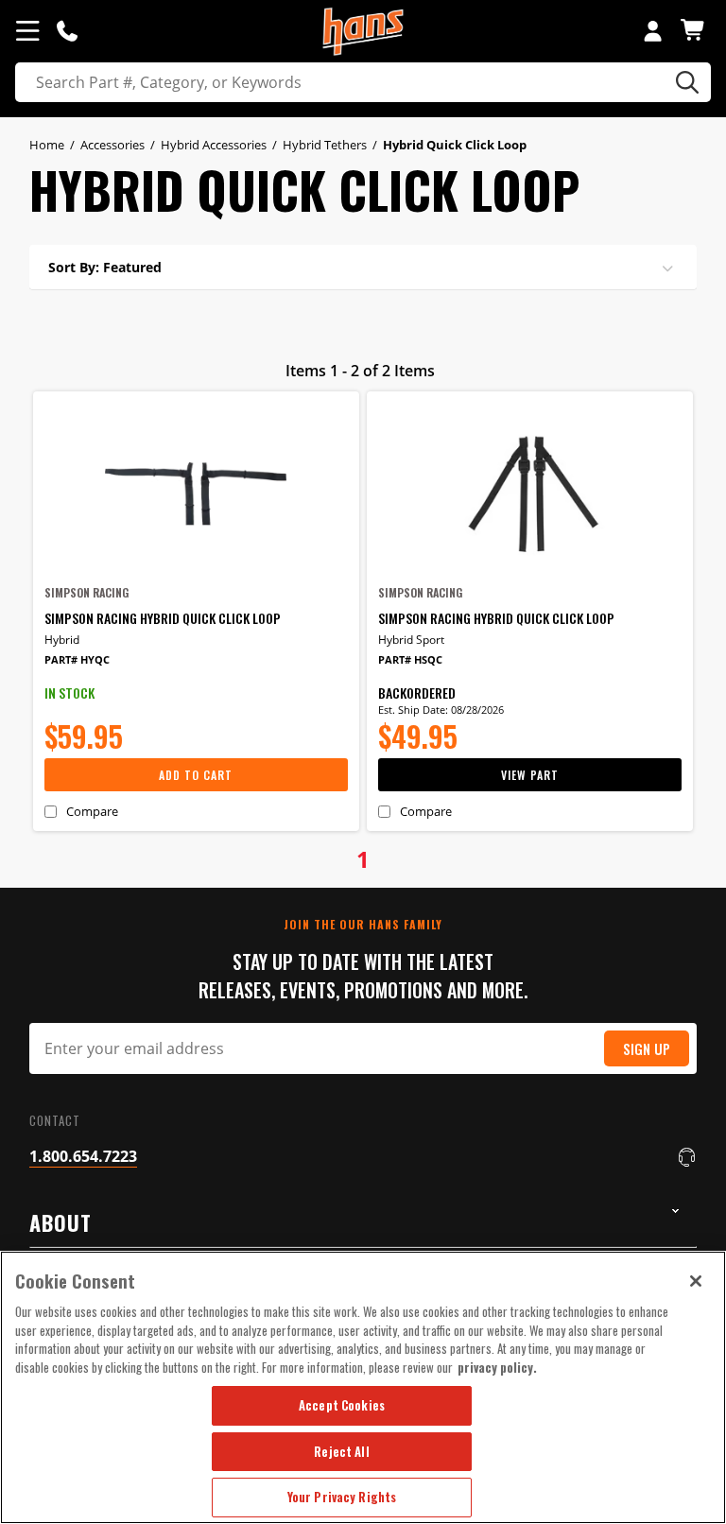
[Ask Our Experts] (67, 30)
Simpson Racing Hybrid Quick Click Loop (162, 618)
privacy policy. (497, 1367)
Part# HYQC (77, 659)
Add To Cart (196, 775)
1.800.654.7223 (83, 1156)
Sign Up (646, 1049)
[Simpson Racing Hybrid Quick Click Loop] (196, 493)
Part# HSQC (410, 659)
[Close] (696, 1281)
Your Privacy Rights (341, 1496)
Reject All (341, 1451)
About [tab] (60, 1222)
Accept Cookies (342, 1404)
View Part (530, 775)
